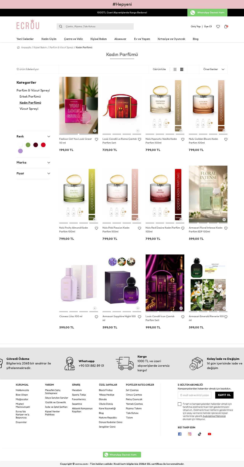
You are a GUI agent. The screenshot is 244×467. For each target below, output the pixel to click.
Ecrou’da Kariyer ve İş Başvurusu (22, 414)
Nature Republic (108, 417)
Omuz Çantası (134, 394)
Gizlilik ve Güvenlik (55, 402)
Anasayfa (26, 47)
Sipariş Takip (79, 394)
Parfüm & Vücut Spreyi (61, 47)
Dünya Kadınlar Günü (110, 422)
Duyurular (21, 422)
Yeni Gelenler (25, 39)
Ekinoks (103, 399)
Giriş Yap (196, 26)
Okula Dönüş (106, 403)
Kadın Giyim (48, 39)
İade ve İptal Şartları (56, 406)
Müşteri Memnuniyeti (23, 405)
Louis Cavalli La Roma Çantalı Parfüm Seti (120, 140)
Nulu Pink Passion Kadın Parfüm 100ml (116, 229)
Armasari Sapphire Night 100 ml (119, 318)
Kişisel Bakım (98, 39)
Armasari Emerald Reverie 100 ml (206, 318)
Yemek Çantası (134, 403)
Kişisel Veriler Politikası (52, 413)
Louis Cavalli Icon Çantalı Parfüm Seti (160, 318)
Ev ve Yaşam (142, 39)
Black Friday (105, 390)
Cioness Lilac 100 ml (70, 316)
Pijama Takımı (134, 408)
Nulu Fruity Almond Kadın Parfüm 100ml (73, 229)
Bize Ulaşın (22, 394)
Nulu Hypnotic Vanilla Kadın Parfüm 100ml (161, 140)
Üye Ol (208, 26)
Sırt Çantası (132, 390)
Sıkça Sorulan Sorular (56, 397)
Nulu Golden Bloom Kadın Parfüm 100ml (203, 140)
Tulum (129, 417)
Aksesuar (120, 39)
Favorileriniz (79, 399)
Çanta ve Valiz (73, 39)
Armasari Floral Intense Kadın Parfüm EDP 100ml (205, 229)
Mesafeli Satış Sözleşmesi (52, 392)
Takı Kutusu (132, 413)
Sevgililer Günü (107, 426)
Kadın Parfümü (30, 102)
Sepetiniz (77, 403)
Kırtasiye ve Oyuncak (171, 39)
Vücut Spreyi (29, 109)
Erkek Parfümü (30, 96)
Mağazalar (22, 399)
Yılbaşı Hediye (106, 394)
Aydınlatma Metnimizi (214, 416)
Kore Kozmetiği (107, 408)
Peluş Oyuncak (134, 399)
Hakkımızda (22, 390)
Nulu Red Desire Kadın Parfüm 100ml (163, 229)
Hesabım (77, 390)
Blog (195, 39)
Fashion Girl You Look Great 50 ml (75, 140)
